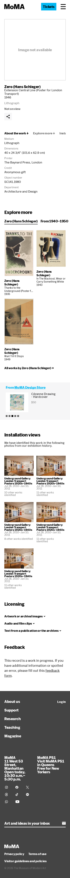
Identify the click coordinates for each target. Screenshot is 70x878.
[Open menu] (63, 6)
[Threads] (8, 794)
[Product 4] (15, 416)
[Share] (8, 116)
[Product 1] (7, 416)
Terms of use (37, 853)
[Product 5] (18, 416)
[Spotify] (29, 794)
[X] (29, 787)
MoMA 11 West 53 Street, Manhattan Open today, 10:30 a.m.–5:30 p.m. (14, 768)
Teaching (12, 727)
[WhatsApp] (8, 802)
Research (12, 719)
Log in (61, 701)
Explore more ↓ (44, 133)
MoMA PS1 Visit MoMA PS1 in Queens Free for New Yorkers (50, 764)
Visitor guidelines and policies (25, 861)
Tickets (49, 7)
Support (11, 710)
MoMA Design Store (29, 387)
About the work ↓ (16, 133)
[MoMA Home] (14, 6)
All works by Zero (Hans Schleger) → (29, 368)
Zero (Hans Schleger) (22, 86)
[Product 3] (12, 416)
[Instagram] (8, 787)
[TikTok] (18, 794)
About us (12, 701)
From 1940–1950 (54, 221)
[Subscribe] (64, 823)
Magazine (12, 736)
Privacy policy (14, 853)
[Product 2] (9, 416)
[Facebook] (18, 787)
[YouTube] (18, 802)
